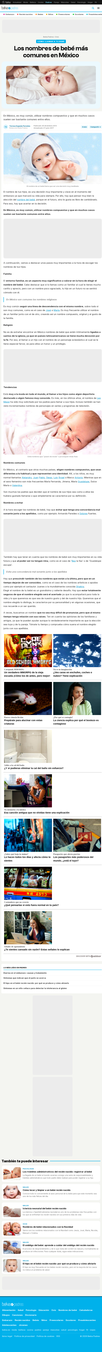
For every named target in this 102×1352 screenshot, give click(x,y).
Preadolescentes (87, 1320)
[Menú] (98, 8)
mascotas (55, 1330)
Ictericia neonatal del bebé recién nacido (44, 1208)
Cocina (40, 2)
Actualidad (17, 2)
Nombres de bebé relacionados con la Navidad (48, 1227)
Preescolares (56, 1320)
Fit (96, 2)
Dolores (84, 513)
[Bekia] (6, 2)
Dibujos (6, 1315)
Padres (49, 2)
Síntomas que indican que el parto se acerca (24, 978)
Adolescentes (9, 1325)
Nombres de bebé (67, 1310)
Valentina (17, 485)
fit (87, 1330)
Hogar (90, 2)
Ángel (61, 477)
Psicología (81, 2)
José (48, 310)
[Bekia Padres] (10, 8)
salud (63, 1330)
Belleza (33, 2)
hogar (82, 1330)
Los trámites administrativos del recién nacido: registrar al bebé (57, 1171)
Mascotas (65, 2)
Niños (44, 1320)
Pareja (56, 2)
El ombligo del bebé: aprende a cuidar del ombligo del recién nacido (58, 1245)
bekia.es (6, 1330)
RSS (58, 1336)
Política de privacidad (24, 1336)
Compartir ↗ (95, 127)
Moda (25, 2)
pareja (46, 1330)
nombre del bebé (26, 199)
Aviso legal (7, 1336)
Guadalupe (83, 481)
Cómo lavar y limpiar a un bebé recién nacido (47, 1190)
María (57, 310)
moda (14, 1330)
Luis (56, 477)
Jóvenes (23, 1325)
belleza (21, 1330)
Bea (74, 561)
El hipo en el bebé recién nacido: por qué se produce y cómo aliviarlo (36, 983)
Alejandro (27, 477)
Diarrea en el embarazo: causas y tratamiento (25, 973)
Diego (49, 477)
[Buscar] (93, 8)
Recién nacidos (22, 1320)
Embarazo (7, 1320)
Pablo (42, 477)
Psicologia (28, 1169)
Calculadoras (86, 1310)
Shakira (80, 586)
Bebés (36, 1320)
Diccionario (31, 1315)
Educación (44, 1310)
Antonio (79, 477)
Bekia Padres (48, 37)
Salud (73, 2)
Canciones (17, 1315)
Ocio (57, 37)
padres (38, 1330)
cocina (30, 1330)
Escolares (71, 1320)
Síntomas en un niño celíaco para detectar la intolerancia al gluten (35, 988)
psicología (73, 1330)
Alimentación (8, 1310)
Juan (35, 477)
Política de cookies (45, 1336)
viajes (92, 1330)
